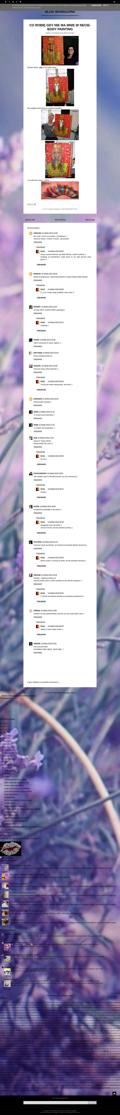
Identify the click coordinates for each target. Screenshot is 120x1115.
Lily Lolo (48, 1046)
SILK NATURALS (71, 1075)
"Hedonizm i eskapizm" (13, 934)
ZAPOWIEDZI (85, 1088)
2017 (5, 732)
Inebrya (82, 1033)
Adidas (61, 1002)
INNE (103, 1033)
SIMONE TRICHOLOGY (85, 1075)
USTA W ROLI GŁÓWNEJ (100, 1082)
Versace (11, 1085)
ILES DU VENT (55, 1033)
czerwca (8, 765)
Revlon (10, 1072)
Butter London (65, 1015)
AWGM (23, 1007)
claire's (34, 1018)
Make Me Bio (47, 1048)
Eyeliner (117, 1025)
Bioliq (14, 1012)
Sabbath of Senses (11, 967)
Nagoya (2, 1056)
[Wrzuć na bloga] (30, 204)
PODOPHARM (104, 1065)
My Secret (110, 1053)
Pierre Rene (59, 1065)
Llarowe (67, 1046)
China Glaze (6, 1017)
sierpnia (8, 759)
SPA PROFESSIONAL (33, 1077)
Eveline (92, 1025)
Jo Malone (54, 1035)
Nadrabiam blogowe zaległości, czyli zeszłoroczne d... (24, 827)
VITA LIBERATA (54, 1085)
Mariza (32, 1051)
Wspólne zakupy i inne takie (20, 865)
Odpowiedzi (40, 247)
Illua (69, 1033)
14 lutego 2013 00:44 (56, 381)
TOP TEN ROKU (105, 1080)
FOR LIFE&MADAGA (66, 1028)
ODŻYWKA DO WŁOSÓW (17, 1059)
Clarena (39, 1018)
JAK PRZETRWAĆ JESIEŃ (18, 1035)
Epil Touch (47, 1025)
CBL (99, 1015)
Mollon (45, 1053)
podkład (97, 1065)
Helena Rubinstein (91, 1030)
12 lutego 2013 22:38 (49, 575)
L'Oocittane (48, 1043)
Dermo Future (52, 1023)
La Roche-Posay (89, 1043)
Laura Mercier (8, 1046)
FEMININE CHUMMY (28, 1028)
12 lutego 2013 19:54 (48, 506)
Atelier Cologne (111, 1005)
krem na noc (18, 1043)
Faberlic (2, 1028)
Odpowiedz (38, 242)
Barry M (73, 1007)
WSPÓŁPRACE (114, 1085)
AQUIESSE (28, 1005)
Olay (43, 1059)
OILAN (40, 1059)
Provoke (23, 1070)
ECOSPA (18, 1025)
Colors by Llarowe (25, 1020)
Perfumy (109, 1062)
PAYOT (78, 1062)
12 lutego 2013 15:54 (50, 353)
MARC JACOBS (24, 1051)
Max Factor (75, 1051)
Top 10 (65, 1080)
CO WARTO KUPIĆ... (65, 1018)
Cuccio (52, 1020)
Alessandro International (85, 1002)
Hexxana (37, 366)
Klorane (69, 1038)
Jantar (38, 1035)
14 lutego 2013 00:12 (56, 322)
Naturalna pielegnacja (44, 1056)
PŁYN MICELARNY (87, 1065)
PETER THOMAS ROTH (8, 1065)
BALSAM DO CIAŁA (48, 1007)
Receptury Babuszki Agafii (87, 1070)
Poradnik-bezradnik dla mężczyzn (46, 1067)
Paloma (38, 1062)
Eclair (13, 1025)
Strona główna (60, 220)
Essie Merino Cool (11, 815)
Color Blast (95, 1018)
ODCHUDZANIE (107, 1056)
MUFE (92, 1053)
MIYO (29, 1054)
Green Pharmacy (36, 1030)
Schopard (88, 1072)
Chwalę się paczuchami (18, 883)
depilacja (13, 1023)
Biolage (3, 1012)
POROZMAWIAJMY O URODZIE (67, 1067)
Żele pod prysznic (33, 1090)
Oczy (99, 1056)
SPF (41, 1077)
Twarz (37, 1082)
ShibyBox (46, 1075)
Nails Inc (8, 1056)
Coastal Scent (77, 1018)
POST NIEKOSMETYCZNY (69, 209)
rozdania (53, 1072)
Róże (68, 1072)
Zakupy (76, 1087)
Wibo (89, 1085)
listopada (8, 750)
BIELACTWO (91, 1010)
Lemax (37, 1046)
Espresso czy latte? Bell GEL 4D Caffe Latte (26, 911)
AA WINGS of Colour (51, 1002)
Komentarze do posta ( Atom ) (64, 693)
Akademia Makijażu (54, 209)
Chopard (15, 1018)
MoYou (67, 1053)
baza (100, 1007)
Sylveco (80, 1077)
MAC (9, 1048)
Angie (36, 412)
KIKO (37, 1038)
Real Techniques (74, 1070)
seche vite (109, 1072)
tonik (45, 1080)
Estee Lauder (83, 1025)
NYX (89, 1056)
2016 (5, 735)
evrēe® (112, 1025)
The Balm (114, 1077)
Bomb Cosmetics (84, 1012)
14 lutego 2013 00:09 (56, 289)
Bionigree (25, 1012)
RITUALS (27, 1072)
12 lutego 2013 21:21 (50, 542)
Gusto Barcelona (55, 1030)
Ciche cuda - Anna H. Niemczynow (23, 956)
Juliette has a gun (96, 1035)
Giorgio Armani (100, 1028)
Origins (3, 1062)
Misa (19, 1053)
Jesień (42, 1035)
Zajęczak (37, 575)
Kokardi (82, 1038)
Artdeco (72, 1005)
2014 (5, 741)
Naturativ (56, 1056)
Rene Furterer (115, 1070)
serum (27, 1075)
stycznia (8, 830)
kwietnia (8, 771)
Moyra (72, 1053)
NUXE (85, 1056)
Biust (38, 1012)
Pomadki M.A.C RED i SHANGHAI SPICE (25, 902)
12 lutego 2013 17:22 (47, 412)
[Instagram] (20, 2)
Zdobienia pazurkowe (101, 1087)
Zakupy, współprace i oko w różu (16, 818)
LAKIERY (99, 1043)
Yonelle (38, 1088)
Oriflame (117, 1059)
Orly (8, 1062)
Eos (43, 1025)
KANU (116, 1035)
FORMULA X (78, 1028)
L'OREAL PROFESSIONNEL (67, 1043)
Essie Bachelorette (11, 794)
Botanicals (104, 1012)
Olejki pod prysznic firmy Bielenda (17, 788)
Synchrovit (86, 1077)
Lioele (53, 1046)
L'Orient (80, 1043)
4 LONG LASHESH (10, 1002)
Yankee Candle (30, 1088)
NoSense (37, 274)
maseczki (58, 1051)
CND (56, 1018)
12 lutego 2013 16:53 (50, 399)
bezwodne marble (81, 1010)
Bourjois (110, 1012)
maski (63, 1051)
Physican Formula (37, 1065)
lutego (7, 777)
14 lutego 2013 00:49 (56, 557)
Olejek (47, 1059)
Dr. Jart (98, 1023)
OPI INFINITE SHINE (73, 1059)
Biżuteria (43, 1012)
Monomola (51, 1053)
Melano (92, 1051)
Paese (15, 1062)
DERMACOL (28, 1023)
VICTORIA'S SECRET (31, 1085)
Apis (23, 1005)
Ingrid (90, 1033)
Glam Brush (116, 1028)
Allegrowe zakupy (16, 920)
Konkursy (95, 1038)
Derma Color (20, 1023)
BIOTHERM (32, 1012)
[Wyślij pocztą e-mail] (28, 204)
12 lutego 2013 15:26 (48, 340)
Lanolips (114, 1043)
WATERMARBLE (71, 1085)
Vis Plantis (46, 1085)
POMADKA (31, 1067)
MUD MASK (82, 1053)
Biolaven (9, 1012)
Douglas (77, 1023)
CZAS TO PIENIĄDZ (60, 1020)
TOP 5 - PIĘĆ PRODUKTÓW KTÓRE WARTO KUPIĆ (83, 1080)
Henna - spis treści (11, 936)
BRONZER (10, 1015)
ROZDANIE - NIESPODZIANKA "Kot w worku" (27, 874)
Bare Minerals (64, 1007)
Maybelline (83, 1051)
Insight (108, 1033)
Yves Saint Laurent (65, 1088)
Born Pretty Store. (95, 1012)
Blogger (70, 995)
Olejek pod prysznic (56, 1059)
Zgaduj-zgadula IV (11, 812)
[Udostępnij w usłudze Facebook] (35, 204)
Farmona (8, 1028)
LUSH (106, 1046)
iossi (111, 1033)
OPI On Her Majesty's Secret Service (18, 800)
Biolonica (19, 1012)
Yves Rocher (54, 1088)
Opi (64, 1059)
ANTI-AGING (18, 1005)
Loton (75, 1046)
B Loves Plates (31, 1007)
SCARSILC (81, 1072)
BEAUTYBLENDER (26, 1010)
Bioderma (116, 1010)
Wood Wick (105, 1085)
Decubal (117, 1020)
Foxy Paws (86, 1028)
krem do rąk (113, 1041)
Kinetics (42, 1038)
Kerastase (20, 1038)
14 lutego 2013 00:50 (56, 593)
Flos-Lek (57, 1028)
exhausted (38, 399)
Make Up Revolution (71, 1048)
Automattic (49, 1112)
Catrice (90, 1015)
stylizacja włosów (63, 1077)
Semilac (7, 1075)
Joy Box (88, 1035)
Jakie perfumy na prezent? (20, 969)
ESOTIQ (63, 1025)
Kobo (74, 1038)
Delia (2, 1023)
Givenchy (109, 1028)
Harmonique (64, 1030)
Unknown (37, 233)
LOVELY (79, 1046)
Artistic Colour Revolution (87, 1005)
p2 (11, 1062)
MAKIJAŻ (80, 1048)
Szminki (100, 1077)
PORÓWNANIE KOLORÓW (88, 1067)
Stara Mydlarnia (48, 1077)
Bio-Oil (110, 1010)
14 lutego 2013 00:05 (56, 251)
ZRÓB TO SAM (22, 1090)
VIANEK (17, 1085)
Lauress (17, 1046)
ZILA (6, 1090)
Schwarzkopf (95, 1072)
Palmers (33, 1062)
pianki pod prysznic (50, 1065)
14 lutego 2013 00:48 (56, 522)
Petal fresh (116, 1062)
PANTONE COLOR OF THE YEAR (54, 1062)
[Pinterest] (13, 2)
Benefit (64, 1010)
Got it (105, 5)
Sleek (118, 1075)
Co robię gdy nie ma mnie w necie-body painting (22, 809)
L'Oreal (54, 1043)
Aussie (118, 1005)
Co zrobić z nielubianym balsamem (23, 893)
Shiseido (53, 1075)
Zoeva (10, 1090)
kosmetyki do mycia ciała (31, 1041)
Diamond (60, 1023)
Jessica (48, 1035)
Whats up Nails (81, 1085)
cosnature (47, 1020)
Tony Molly (51, 1080)
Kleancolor (63, 1038)
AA (42, 1002)
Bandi (57, 1007)
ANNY (11, 1005)
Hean (74, 1030)
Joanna (60, 1035)
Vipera (40, 1085)
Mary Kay (37, 1051)
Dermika (45, 1023)
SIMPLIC (96, 1075)
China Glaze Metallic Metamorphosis (18, 791)
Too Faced (59, 1080)
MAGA (36, 1048)
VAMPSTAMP (113, 1082)
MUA (76, 1053)
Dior (64, 1023)
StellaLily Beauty (10, 979)
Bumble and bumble (24, 1015)
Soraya (24, 1077)
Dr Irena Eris (92, 1023)
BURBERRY (57, 1015)
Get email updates (60, 1098)
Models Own (38, 1054)
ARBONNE (35, 1005)
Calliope (37, 610)
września (8, 756)
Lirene (57, 1046)
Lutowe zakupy (9, 803)
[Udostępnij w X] (32, 204)
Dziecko (2, 1025)
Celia (103, 1015)
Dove (82, 1023)
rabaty (59, 1070)
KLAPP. (56, 1038)
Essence (69, 1025)
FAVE (20, 1028)
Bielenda (98, 1010)
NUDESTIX (79, 1056)
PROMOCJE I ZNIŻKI (13, 1070)
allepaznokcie (97, 1002)
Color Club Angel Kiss (12, 824)
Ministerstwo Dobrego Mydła (9, 1053)
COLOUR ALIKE (37, 1020)
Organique (91, 1059)
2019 (5, 726)
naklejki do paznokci (25, 1056)
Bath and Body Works (85, 1007)
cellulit (113, 1015)
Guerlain (46, 1030)
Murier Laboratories (100, 1053)
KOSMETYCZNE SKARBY (16, 1041)
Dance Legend (89, 1020)
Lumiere (101, 1046)
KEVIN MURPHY (28, 1038)
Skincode (106, 1075)
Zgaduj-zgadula (115, 1088)
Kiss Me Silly (49, 1038)
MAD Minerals (24, 1048)
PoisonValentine (40, 473)
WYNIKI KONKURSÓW (8, 1088)
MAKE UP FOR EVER (58, 1048)
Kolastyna (88, 1038)
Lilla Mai (42, 1046)
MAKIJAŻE (88, 1048)
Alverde (110, 1002)
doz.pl (86, 1023)
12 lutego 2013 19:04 (55, 473)
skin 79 (101, 1075)
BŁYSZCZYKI (73, 1012)
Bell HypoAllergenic (49, 1010)
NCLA (62, 1056)
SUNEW (71, 1077)
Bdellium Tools (110, 1007)
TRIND (113, 1080)
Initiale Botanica (97, 1033)
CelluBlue (108, 1015)
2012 (5, 832)
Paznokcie (87, 1061)
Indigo (77, 1033)
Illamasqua (64, 1033)
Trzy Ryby (38, 542)
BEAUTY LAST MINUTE (13, 1010)
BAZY (104, 1007)
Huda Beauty (28, 1033)
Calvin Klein (79, 1015)
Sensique (14, 1075)
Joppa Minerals (80, 1035)
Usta (89, 1082)
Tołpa (36, 1080)
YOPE (43, 1088)
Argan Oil (42, 1005)
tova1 (61, 33)
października (10, 753)
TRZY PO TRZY (13, 1082)
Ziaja (2, 1090)
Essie (75, 1025)
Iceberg (43, 1033)
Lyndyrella (3, 1048)
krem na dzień (9, 1043)
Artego (78, 1005)
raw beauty (65, 1070)
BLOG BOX (60, 1012)
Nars (34, 1056)
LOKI (71, 1046)
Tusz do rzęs (30, 1082)
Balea (38, 1007)
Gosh (28, 1030)
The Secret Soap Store (27, 1080)
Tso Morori (22, 1082)
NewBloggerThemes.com (72, 1112)
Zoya (14, 1090)
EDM (23, 1025)
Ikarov (48, 1033)
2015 (5, 738)
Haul (70, 1030)
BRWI (15, 1015)
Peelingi (97, 1062)
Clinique (52, 1018)
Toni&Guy (41, 1080)
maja (7, 768)
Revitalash (3, 1072)
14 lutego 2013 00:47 (56, 489)
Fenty (42, 1028)
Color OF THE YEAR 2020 (11, 1020)
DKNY (68, 1023)
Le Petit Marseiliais (27, 1046)
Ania (35, 438)
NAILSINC (15, 1056)
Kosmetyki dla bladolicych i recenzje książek (22, 955)
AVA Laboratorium (5, 1007)
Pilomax (66, 1065)
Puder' (38, 1070)
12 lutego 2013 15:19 (49, 307)
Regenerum (107, 1070)
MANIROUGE (106, 1048)
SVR (76, 1077)
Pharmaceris (26, 1065)
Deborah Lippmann (108, 1020)
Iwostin (5, 1035)
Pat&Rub (72, 1062)
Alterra (104, 1002)
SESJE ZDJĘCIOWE (36, 1075)
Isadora (115, 1033)
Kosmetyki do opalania (46, 1041)
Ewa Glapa (38, 353)
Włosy (98, 1085)
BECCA (35, 1010)
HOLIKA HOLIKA (115, 1030)
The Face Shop (14, 1080)
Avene (13, 1007)
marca (7, 774)
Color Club (103, 1018)
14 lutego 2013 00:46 (56, 456)
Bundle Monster (48, 1015)
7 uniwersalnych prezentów (26, 1002)
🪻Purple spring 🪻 (18, 944)
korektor (102, 1038)
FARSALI (15, 1028)
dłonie (72, 1023)
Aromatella (65, 1005)
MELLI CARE (99, 1051)
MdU (88, 1051)
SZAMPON (94, 1077)
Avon (18, 1007)
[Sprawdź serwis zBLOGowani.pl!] (6, 858)
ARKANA (48, 1005)
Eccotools (8, 1025)
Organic (84, 1059)
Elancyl (31, 1025)
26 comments (70, 33)
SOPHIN (18, 1077)
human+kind (37, 1033)
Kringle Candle (40, 1043)
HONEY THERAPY (7, 1033)
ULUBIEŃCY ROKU (46, 1082)
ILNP (73, 1033)
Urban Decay (82, 1082)
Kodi (78, 1038)
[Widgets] (114, 1093)
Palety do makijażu (24, 1062)
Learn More (96, 5)
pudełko (28, 1070)
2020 (5, 723)
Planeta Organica (75, 1065)
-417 (1, 1002)
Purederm (48, 1070)
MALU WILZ (98, 1048)
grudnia (8, 747)
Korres (107, 1038)
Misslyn (24, 1054)
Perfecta (103, 1062)
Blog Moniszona (60, 11)
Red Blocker (99, 1070)
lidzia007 (37, 307)
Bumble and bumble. (36, 1015)
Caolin (85, 1015)
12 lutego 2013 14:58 (50, 233)
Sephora (21, 1075)
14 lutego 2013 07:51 (49, 643)
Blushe (66, 1012)
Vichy (22, 1085)
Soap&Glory (12, 1077)
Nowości (68, 1056)
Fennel (37, 1028)
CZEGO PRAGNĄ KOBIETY (75, 1020)
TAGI (109, 1077)
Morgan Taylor (60, 1053)
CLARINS (45, 1018)
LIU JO (62, 1046)
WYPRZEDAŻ (20, 1088)
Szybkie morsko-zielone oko (14, 806)
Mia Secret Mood (115, 1051)
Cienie (29, 1018)
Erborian (54, 1025)
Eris (58, 1025)
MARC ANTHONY (12, 1051)
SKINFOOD (113, 1075)
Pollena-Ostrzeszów (11, 1067)
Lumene (95, 1046)
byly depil (73, 1015)
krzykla (36, 506)
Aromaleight (57, 1005)
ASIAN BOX (99, 1005)
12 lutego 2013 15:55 (49, 366)
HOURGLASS (19, 1033)
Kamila (36, 340)
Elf (35, 1025)
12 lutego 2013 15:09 (49, 274)
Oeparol (29, 1059)
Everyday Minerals (100, 1025)
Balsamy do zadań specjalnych (15, 821)
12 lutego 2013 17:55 (46, 438)
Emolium (38, 1025)
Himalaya (107, 1030)
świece (105, 1077)
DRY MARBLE (115, 1023)
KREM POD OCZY (29, 1043)
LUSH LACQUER (114, 1046)
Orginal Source (100, 1059)
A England (38, 1002)
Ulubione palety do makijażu (62, 1082)
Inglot (86, 1033)
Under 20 (75, 1082)
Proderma (3, 1070)
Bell (40, 1010)
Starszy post (90, 220)
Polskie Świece (22, 1067)
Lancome (107, 1043)
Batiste (96, 1007)
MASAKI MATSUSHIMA (47, 1051)
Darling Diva (98, 1020)
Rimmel (21, 1072)
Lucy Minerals (87, 1046)
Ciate (25, 1018)
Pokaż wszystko (115, 993)
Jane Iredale (32, 1035)
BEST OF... (71, 1010)
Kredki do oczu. (94, 1041)
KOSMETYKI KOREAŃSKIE (61, 1041)
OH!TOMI (35, 1059)
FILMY (46, 1028)
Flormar (51, 1028)
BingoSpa (105, 1010)
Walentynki (62, 1085)
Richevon (16, 1072)
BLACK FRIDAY (51, 1012)
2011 (5, 835)
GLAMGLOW (4, 1030)
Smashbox (4, 1077)
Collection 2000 (87, 1018)
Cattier (95, 1015)
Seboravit (103, 1072)
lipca (7, 762)
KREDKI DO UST (104, 1041)
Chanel (118, 1015)
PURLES (54, 1070)
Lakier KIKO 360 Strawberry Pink (16, 782)
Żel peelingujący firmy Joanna (15, 779)
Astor (104, 1005)
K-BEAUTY (105, 1035)
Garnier (92, 1028)
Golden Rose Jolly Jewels (14, 785)
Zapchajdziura (9, 797)
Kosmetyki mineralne (79, 1040)
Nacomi (117, 1054)
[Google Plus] (17, 2)
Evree (108, 1025)
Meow (106, 1051)
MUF (88, 1053)
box (114, 1012)
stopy (56, 1077)
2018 (5, 729)
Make (41, 1048)
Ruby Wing (74, 1072)
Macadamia (15, 1048)
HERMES (100, 1030)
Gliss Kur (11, 1030)
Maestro (31, 1048)
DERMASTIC (37, 1023)
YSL (47, 1088)
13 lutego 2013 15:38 (49, 610)
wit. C (93, 1085)
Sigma (58, 1075)
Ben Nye (59, 1010)
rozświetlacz (61, 1072)
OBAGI (93, 1056)
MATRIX (68, 1051)
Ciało (20, 1017)
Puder (33, 1070)
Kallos (111, 1035)
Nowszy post (30, 220)
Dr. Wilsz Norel (106, 1023)
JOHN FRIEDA (69, 1035)
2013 (5, 744)
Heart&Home (80, 1030)
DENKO (7, 1023)
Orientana (110, 1059)
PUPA (42, 1070)
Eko (26, 1025)
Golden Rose (20, 1030)
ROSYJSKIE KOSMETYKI (40, 1072)
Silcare (63, 1075)
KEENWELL (12, 1038)
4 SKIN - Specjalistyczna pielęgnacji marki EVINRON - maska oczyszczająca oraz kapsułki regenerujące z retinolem (52, 981)
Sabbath (37, 643)
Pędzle (19, 1065)
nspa (74, 1056)
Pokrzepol (112, 1065)
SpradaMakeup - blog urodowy (16, 943)
